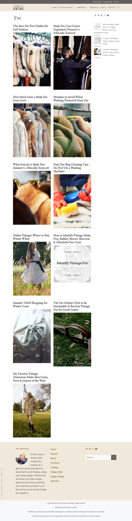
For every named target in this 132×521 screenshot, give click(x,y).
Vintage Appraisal (107, 2)
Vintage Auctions (97, 2)
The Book (54, 463)
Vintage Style (56, 472)
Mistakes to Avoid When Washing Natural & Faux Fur (70, 98)
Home (54, 7)
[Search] (113, 457)
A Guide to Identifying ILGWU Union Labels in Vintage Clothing (110, 52)
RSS (1, 469)
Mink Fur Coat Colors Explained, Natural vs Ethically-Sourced (66, 29)
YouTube (1, 481)
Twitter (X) (1, 474)
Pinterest (1, 487)
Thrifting (81, 7)
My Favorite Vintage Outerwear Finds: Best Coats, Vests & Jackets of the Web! (30, 377)
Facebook (1, 494)
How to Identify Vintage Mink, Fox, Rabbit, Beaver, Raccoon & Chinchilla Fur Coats (72, 239)
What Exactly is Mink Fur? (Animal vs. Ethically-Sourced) (31, 166)
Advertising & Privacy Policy (63, 507)
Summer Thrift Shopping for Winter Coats (30, 304)
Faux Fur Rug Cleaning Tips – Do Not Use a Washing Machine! (71, 168)
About (103, 7)
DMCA (75, 507)
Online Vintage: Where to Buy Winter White (31, 237)
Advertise (116, 2)
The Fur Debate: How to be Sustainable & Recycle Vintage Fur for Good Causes (71, 306)
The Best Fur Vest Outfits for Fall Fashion (30, 27)
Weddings (94, 7)
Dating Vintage (57, 476)
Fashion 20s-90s (66, 7)
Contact (112, 7)
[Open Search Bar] (118, 7)
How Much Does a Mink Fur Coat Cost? (30, 98)
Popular (54, 454)
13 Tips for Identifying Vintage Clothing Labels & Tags (111, 41)
